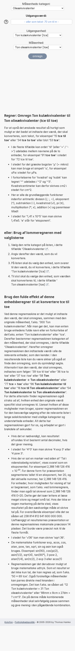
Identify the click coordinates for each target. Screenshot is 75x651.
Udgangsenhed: (36, 31)
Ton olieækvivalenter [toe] (28, 284)
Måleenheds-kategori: (36, 4)
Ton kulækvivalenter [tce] (28, 271)
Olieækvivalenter (33, 249)
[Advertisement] (37, 86)
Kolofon (9, 622)
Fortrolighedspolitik (25, 622)
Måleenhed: (36, 42)
